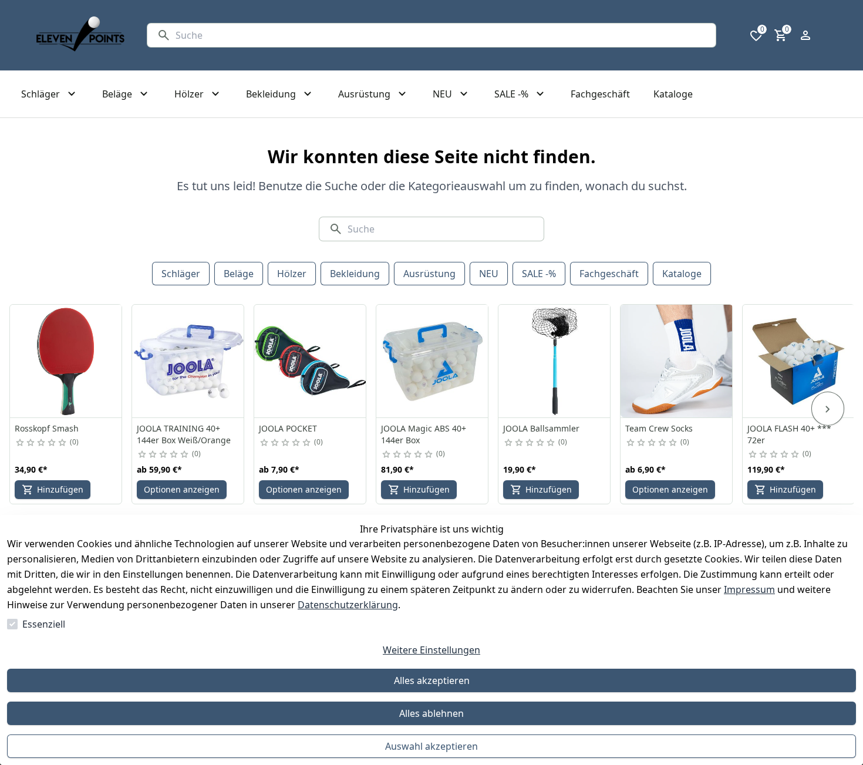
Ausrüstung (429, 273)
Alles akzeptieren (432, 680)
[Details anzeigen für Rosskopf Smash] (66, 361)
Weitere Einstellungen (431, 649)
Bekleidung (355, 273)
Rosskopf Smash (47, 428)
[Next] (827, 409)
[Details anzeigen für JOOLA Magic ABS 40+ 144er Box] (432, 361)
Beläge (239, 273)
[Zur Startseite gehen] (80, 35)
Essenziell (43, 624)
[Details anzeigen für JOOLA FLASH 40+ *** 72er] (799, 361)
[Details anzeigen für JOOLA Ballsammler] (554, 361)
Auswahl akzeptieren (431, 746)
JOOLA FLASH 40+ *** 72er (789, 434)
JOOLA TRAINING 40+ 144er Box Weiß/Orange (184, 434)
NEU (488, 273)
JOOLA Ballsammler (541, 428)
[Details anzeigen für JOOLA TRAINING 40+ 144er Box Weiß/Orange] (188, 361)
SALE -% (539, 273)
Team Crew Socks (659, 428)
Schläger (180, 273)
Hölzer (291, 273)
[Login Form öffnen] (805, 35)
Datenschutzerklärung (348, 604)
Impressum (749, 589)
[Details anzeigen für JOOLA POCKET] (310, 361)
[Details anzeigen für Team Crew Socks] (677, 361)
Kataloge (682, 273)
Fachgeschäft (609, 273)
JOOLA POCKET (288, 428)
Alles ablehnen (431, 713)
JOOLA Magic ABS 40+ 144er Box (423, 434)
